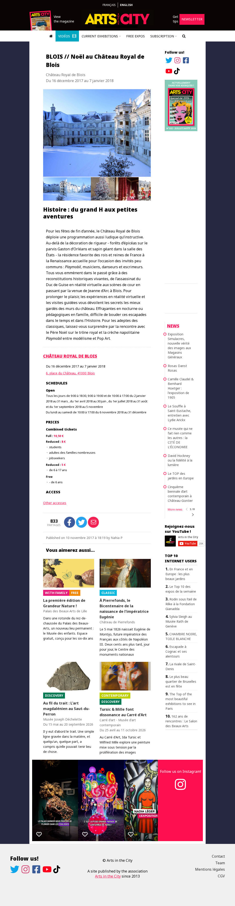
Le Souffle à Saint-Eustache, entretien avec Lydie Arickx (179, 413)
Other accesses (54, 503)
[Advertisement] (181, 206)
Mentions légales (210, 869)
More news (175, 509)
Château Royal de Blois (70, 356)
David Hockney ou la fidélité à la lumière (180, 460)
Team (220, 862)
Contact (218, 856)
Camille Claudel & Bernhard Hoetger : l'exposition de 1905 (181, 388)
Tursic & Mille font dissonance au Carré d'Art (123, 712)
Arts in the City (108, 876)
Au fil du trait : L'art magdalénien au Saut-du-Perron (66, 709)
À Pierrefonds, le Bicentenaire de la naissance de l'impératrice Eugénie (124, 608)
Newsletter (192, 19)
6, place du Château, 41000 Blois (70, 373)
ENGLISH (126, 5)
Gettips (175, 18)
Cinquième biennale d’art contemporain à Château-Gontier (180, 494)
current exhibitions (100, 36)
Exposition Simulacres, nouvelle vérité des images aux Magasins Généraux (179, 345)
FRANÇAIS (109, 5)
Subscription (162, 36)
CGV (221, 875)
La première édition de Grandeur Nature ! (64, 603)
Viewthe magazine (64, 18)
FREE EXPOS (135, 36)
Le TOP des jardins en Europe (181, 475)
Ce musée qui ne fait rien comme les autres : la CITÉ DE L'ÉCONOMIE (180, 437)
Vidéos (64, 36)
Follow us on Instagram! (180, 771)
